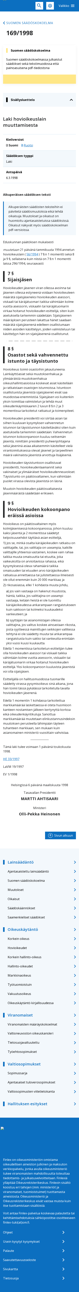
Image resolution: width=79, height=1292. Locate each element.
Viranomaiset (20, 1015)
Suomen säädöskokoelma (29, 23)
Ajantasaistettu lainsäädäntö (28, 871)
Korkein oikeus (18, 939)
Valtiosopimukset (24, 1064)
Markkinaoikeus (19, 975)
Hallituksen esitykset (27, 1103)
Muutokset (16, 890)
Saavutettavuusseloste (19, 1260)
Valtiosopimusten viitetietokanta (31, 1091)
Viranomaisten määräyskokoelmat (32, 1024)
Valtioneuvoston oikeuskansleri (30, 1033)
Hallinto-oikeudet (20, 966)
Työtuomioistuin (20, 984)
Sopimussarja (17, 1073)
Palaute (8, 1251)
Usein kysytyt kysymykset (21, 1241)
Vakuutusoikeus (19, 994)
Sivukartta (10, 1269)
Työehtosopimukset (22, 1052)
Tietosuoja (11, 1278)
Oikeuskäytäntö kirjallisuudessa (30, 1003)
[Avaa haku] (39, 6)
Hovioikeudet (17, 948)
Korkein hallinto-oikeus (24, 957)
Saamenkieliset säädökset (26, 917)
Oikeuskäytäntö (23, 929)
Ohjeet (8, 1232)
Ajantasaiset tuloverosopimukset (31, 1082)
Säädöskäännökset (21, 908)
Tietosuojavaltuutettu (23, 1042)
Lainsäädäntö (21, 862)
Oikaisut (14, 899)
